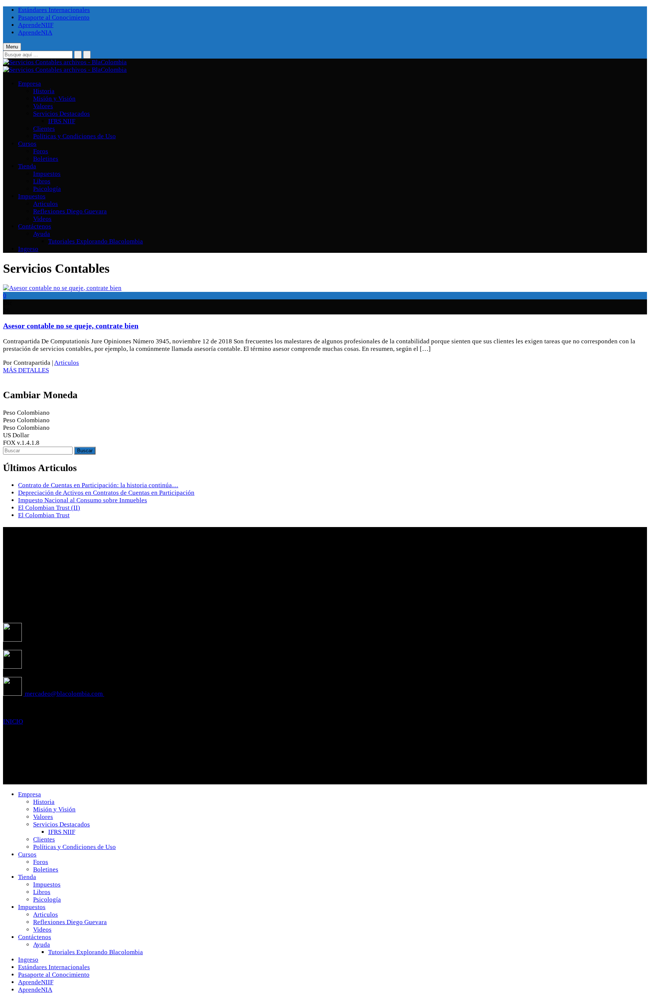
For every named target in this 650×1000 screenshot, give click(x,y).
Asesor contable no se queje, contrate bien (70, 326)
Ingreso (28, 248)
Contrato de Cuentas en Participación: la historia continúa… (98, 485)
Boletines (45, 158)
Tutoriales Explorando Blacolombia (95, 241)
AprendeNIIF (35, 25)
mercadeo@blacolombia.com (63, 693)
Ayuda (41, 233)
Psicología (47, 188)
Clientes (44, 128)
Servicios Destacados (61, 113)
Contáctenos (34, 226)
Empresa (29, 83)
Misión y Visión (54, 98)
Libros (41, 181)
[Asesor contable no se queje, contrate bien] (62, 288)
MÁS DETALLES (26, 370)
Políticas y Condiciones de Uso (74, 136)
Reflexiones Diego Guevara (70, 211)
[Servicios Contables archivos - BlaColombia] (65, 62)
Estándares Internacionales (54, 10)
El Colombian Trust (44, 515)
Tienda (27, 166)
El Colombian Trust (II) (49, 507)
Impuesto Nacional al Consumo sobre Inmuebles (82, 500)
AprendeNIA (35, 32)
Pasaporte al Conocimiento (54, 17)
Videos (42, 218)
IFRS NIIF (61, 121)
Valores (43, 106)
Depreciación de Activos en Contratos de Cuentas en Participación (106, 492)
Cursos (27, 143)
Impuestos (47, 173)
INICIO (13, 721)
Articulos (45, 203)
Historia (44, 91)
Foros (40, 151)
